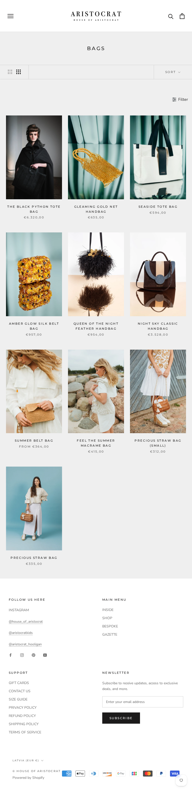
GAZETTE (109, 634)
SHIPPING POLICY (23, 724)
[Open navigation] (11, 16)
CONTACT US (19, 691)
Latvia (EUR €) (25, 760)
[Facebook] (10, 655)
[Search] (171, 16)
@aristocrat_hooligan (25, 644)
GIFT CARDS (19, 683)
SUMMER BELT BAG (34, 440)
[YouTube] (45, 655)
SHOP (107, 618)
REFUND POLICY (22, 715)
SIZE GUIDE (18, 699)
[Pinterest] (33, 655)
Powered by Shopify (28, 777)
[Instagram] (22, 655)
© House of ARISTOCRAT (36, 771)
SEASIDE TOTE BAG (158, 206)
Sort (171, 72)
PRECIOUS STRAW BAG (33, 558)
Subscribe (121, 718)
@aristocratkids (21, 632)
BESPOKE (110, 626)
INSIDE (108, 609)
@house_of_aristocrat (26, 621)
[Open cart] (182, 16)
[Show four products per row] (18, 72)
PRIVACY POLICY (22, 707)
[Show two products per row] (10, 72)
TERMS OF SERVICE (25, 732)
